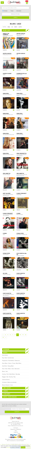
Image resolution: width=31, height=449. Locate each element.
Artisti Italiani (5, 355)
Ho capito (23, 447)
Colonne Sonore (6, 379)
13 (3, 337)
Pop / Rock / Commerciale (8, 357)
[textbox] (15, 14)
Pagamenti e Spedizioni (16, 429)
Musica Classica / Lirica (7, 385)
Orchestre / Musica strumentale (9, 382)
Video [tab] (15, 26)
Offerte (5, 391)
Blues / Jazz (5, 371)
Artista (5, 11)
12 (25, 334)
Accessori (6, 349)
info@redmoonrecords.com (17, 425)
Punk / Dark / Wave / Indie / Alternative (11, 368)
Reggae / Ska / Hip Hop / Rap (8, 376)
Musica (5, 352)
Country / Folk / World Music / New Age (11, 374)
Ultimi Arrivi (6, 393)
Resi (16, 430)
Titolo (12, 11)
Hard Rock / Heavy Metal (8, 366)
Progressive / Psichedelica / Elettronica (11, 360)
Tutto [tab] (4, 26)
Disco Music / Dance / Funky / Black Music (11, 363)
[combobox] (15, 14)
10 (20, 334)
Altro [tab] (20, 26)
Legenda (16, 432)
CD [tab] (12, 26)
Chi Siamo (16, 427)
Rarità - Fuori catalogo (10, 396)
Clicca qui (8, 447)
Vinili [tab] (8, 26)
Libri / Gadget (7, 388)
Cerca (15, 17)
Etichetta (19, 11)
